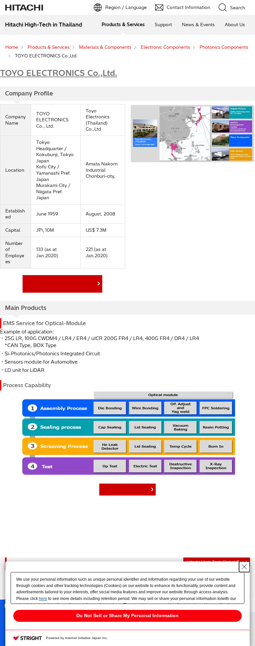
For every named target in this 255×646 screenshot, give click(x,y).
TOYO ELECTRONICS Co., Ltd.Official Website (61, 283)
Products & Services (123, 24)
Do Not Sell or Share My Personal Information (127, 615)
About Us (235, 24)
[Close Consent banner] (244, 566)
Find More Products (126, 489)
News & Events (198, 24)
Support (163, 24)
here (43, 598)
